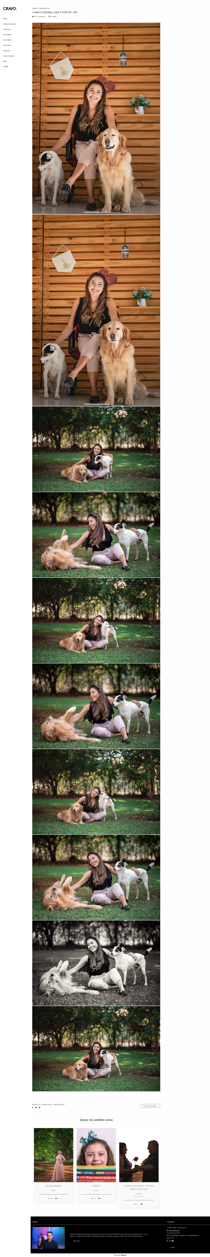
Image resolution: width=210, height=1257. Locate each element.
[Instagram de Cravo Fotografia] (169, 1241)
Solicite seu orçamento (150, 1106)
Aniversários (7, 45)
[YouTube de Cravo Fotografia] (172, 1241)
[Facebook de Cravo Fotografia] (167, 1241)
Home (5, 18)
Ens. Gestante (7, 40)
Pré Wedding (7, 35)
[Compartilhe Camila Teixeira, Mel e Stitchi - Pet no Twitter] (36, 1107)
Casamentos (6, 29)
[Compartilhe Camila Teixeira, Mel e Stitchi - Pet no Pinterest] (39, 1107)
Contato (172, 1247)
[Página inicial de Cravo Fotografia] (15, 9)
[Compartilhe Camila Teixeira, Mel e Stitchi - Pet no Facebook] (32, 1107)
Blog (4, 61)
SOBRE (5, 66)
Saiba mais (76, 1241)
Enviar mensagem (174, 1230)
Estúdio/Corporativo (9, 24)
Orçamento (6, 50)
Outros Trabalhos (8, 56)
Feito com (120, 1255)
